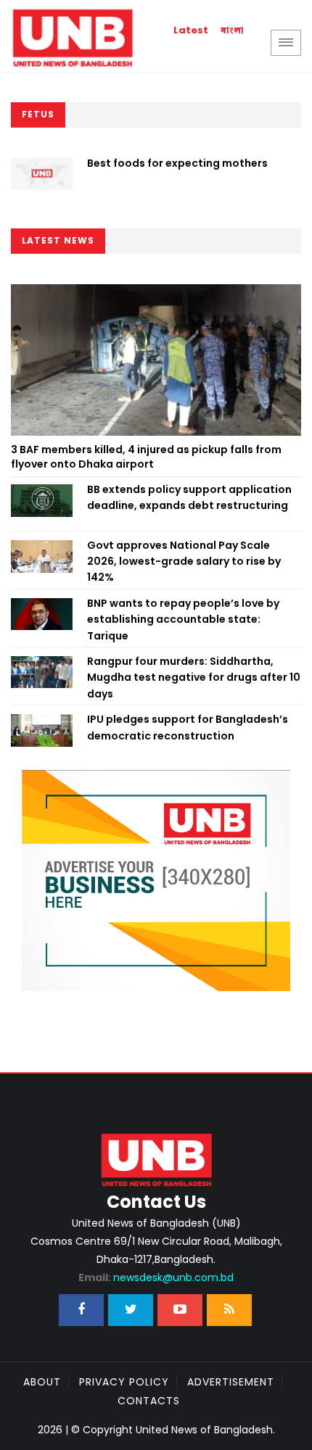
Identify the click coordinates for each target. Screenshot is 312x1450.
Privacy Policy (124, 1382)
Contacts (149, 1400)
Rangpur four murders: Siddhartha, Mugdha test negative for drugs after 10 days (193, 677)
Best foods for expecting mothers (177, 163)
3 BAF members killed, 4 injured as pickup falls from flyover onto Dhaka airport (146, 456)
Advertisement (230, 1382)
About (42, 1382)
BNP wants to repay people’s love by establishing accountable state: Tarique (183, 619)
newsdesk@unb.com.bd (156, 1277)
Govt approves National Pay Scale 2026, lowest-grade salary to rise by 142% (184, 561)
